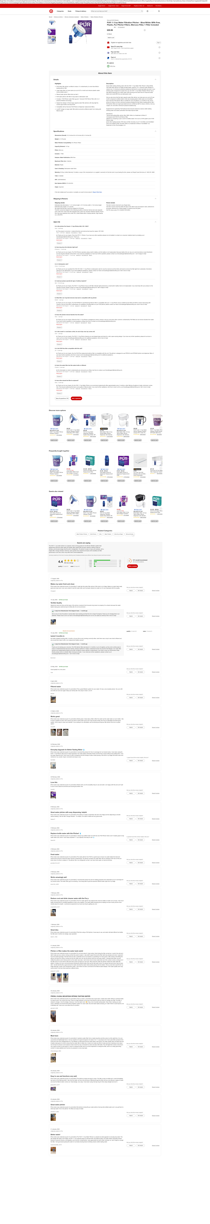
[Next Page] (160, 427)
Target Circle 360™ (126, 5)
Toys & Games (154, 1)
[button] (112, 27)
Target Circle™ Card (113, 5)
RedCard (109, 3)
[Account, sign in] (151, 11)
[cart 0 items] (159, 11)
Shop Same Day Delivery (95, 3)
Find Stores (123, 3)
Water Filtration (85, 17)
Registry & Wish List (139, 5)
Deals (25, 3)
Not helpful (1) (74, 232)
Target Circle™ (101, 5)
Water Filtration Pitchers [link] (82, 534)
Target (50, 17)
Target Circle (116, 3)
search (142, 11)
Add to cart (111, 37)
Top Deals (56, 3)
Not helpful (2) (84, 238)
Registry (104, 3)
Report (80, 232)
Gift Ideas (202, 1)
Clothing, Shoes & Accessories (40, 1)
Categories (60, 11)
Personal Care (109, 1)
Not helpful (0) (85, 255)
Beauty (103, 1)
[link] (112, 27)
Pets (125, 1)
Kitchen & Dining (63, 1)
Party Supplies (195, 1)
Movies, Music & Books (184, 1)
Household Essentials (91, 1)
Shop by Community (9, 3)
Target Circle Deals (64, 3)
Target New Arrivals (5, 1)
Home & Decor (53, 1)
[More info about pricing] (144, 30)
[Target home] (51, 11)
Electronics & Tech (164, 1)
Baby (99, 1)
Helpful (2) (68, 232)
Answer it (59, 243)
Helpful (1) (78, 238)
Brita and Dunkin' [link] (129, 534)
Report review (155, 590)
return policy (114, 210)
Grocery (82, 1)
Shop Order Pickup (82, 3)
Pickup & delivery (80, 11)
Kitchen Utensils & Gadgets (72, 17)
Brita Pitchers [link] (93, 534)
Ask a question (76, 398)
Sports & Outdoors (118, 1)
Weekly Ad (73, 3)
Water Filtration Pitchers (97, 17)
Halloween (28, 1)
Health (129, 1)
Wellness (133, 1)
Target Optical (19, 3)
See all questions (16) (62, 398)
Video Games (173, 1)
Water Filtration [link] (108, 534)
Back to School (15, 1)
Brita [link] (100, 534)
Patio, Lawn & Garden (74, 1)
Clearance (30, 3)
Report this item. (97, 192)
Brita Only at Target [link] (118, 534)
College (22, 1)
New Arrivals (36, 3)
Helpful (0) (78, 255)
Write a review (132, 566)
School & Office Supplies (143, 1)
